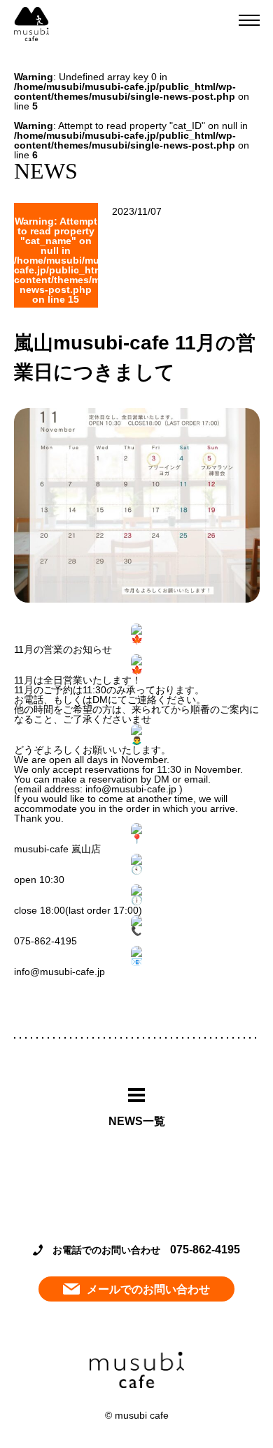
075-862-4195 (205, 1249)
